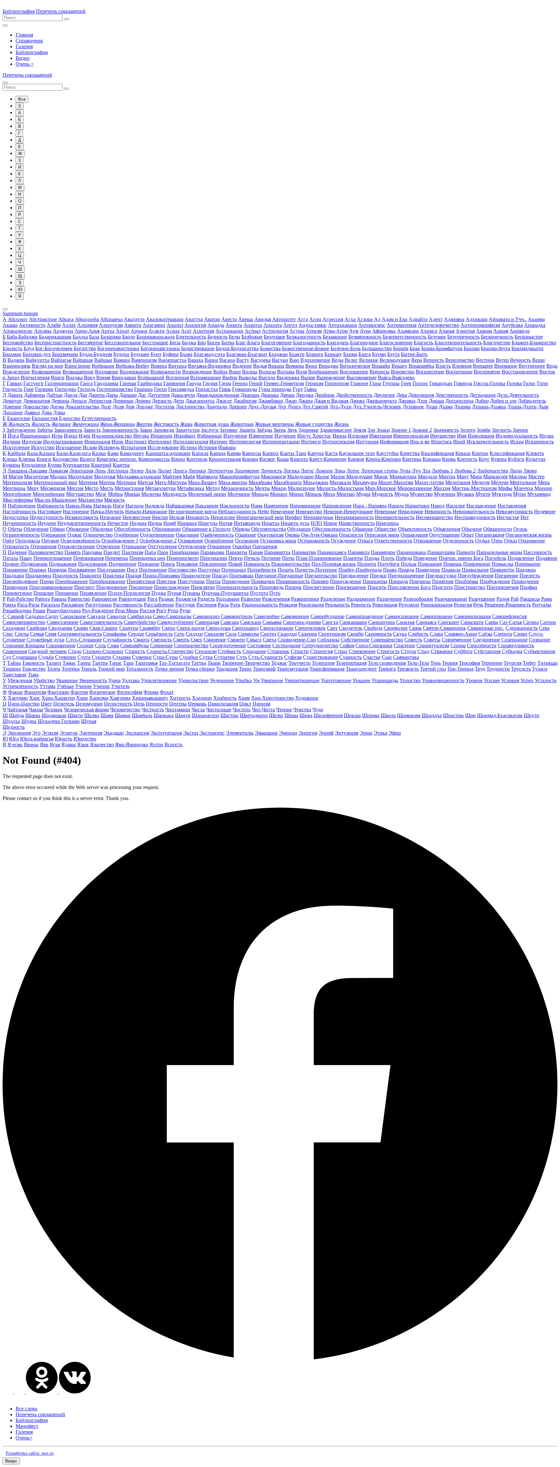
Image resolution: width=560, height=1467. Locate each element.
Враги (57, 377)
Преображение (71, 581)
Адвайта (418, 319)
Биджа (189, 342)
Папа (150, 552)
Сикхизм (214, 634)
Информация (394, 441)
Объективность (415, 529)
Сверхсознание (277, 628)
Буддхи (121, 354)
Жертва (144, 424)
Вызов (308, 377)
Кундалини (33, 465)
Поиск (168, 564)
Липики (197, 470)
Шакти (75, 715)
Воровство (402, 371)
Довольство (36, 406)
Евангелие (18, 418)
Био (201, 342)
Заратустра (188, 430)
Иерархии (161, 436)
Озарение (245, 535)
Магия (15, 476)
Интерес (218, 441)
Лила (150, 470)
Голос (529, 383)
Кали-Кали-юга (73, 453)
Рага (152, 599)
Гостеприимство (115, 389)
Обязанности (497, 529)
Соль (100, 645)
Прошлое (43, 593)
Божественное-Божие (305, 348)
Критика (411, 459)
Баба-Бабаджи (22, 336)
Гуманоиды (244, 389)
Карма (234, 453)
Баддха (80, 336)
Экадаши (114, 733)
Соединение (486, 639)
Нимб (169, 523)
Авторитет (284, 319)
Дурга (294, 406)
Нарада (396, 505)
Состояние (259, 645)
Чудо (317, 709)
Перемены (116, 558)
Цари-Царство (24, 703)
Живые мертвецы (274, 424)
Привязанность (293, 581)
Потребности (261, 569)
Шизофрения (328, 715)
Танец (84, 663)
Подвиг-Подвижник (25, 564)
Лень (100, 470)
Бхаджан (278, 354)
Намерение (276, 505)
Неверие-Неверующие (348, 511)
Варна (211, 360)
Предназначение (406, 575)
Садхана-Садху (42, 616)
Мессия (75, 488)
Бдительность (191, 336)
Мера (544, 482)
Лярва (530, 470)
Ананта (234, 325)
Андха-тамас (312, 325)
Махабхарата (288, 482)
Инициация (97, 441)
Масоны (518, 476)
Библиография (19, 11)
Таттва (198, 663)
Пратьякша (241, 575)
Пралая (133, 575)
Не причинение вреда (193, 511)
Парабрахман (184, 552)
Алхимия (87, 325)
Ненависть (197, 517)
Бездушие (274, 336)
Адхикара (476, 319)
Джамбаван (270, 401)
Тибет (529, 663)
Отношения (43, 546)
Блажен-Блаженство (534, 342)
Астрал (253, 331)
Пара (162, 552)
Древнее (237, 406)
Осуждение (343, 540)
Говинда (463, 383)
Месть (106, 488)
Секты (22, 634)
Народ (438, 505)
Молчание (239, 494)
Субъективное (539, 651)
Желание (61, 424)
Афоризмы (384, 331)
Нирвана (187, 523)
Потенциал (233, 569)
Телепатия (323, 663)
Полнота (366, 564)
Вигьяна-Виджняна (209, 366)
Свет (332, 628)
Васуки (280, 360)
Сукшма (121, 657)
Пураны (191, 593)
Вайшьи (103, 360)
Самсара (229, 622)
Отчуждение (192, 546)
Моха (329, 494)
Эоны (366, 733)
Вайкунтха (38, 360)
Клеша (10, 459)
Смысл (254, 639)
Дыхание (13, 412)
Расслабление (159, 604)
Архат (122, 331)
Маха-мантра (232, 482)
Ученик (101, 686)
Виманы (295, 366)
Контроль (196, 459)
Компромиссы (154, 459)
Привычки (263, 581)
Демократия (36, 401)
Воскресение (430, 371)
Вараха (195, 360)
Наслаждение (481, 505)
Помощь (452, 564)
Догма (57, 406)
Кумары (11, 465)
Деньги (79, 401)
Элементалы (239, 733)
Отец (497, 540)
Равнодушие (132, 599)
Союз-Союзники (374, 645)
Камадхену (132, 453)
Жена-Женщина (117, 424)
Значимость (446, 430)
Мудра (363, 494)
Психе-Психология (129, 593)
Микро (278, 488)
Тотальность (139, 669)
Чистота (242, 709)
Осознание (247, 540)
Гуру (298, 389)
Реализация (311, 604)
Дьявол (32, 412)
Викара (276, 366)
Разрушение (482, 599)
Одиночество (98, 535)
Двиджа (304, 395)
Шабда (16, 715)
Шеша (291, 715)
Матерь (107, 482)
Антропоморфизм (480, 325)
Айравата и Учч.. (508, 319)
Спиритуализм (432, 645)
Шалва (91, 715)
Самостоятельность (101, 622)
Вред (89, 377)
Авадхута (134, 319)
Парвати (465, 552)
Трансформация (326, 669)
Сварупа (128, 628)
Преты (213, 581)
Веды (338, 360)
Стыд (423, 651)
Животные (242, 424)
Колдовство (65, 459)
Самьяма (272, 622)
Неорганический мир (260, 517)
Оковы (292, 535)
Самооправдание (364, 616)
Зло (371, 430)
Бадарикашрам (55, 336)
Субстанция (487, 651)
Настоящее (50, 511)
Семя (50, 634)
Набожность (50, 505)
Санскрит (448, 622)
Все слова (26, 1408)
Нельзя (176, 517)
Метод (212, 488)
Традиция (227, 669)
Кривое (356, 459)
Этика (380, 733)
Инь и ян (420, 441)
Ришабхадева (17, 610)
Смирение (215, 639)
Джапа (305, 401)
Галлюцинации (62, 383)
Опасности (351, 535)
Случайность (117, 639)
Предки (378, 575)
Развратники (305, 599)
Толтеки (71, 669)
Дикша (436, 401)
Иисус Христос (314, 436)
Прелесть (529, 575)
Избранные (209, 436)
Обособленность (132, 529)
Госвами (44, 389)
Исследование (163, 447)
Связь (415, 628)
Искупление (16, 447)
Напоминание (305, 505)
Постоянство (182, 569)
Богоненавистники (118, 348)
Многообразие (49, 494)
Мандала (427, 476)
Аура (365, 331)
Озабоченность (217, 535)
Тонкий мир (111, 669)
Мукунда (502, 494)
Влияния (462, 366)
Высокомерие (361, 377)
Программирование (51, 587)
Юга (14, 738)
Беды (234, 336)
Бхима (350, 354)
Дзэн (422, 401)
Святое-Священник (444, 628)
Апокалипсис (18, 331)
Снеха (269, 639)
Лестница (117, 470)
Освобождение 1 (119, 540)
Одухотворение (157, 535)
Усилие (492, 680)
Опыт (467, 535)
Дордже (144, 406)
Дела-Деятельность (518, 395)
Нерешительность (394, 517)
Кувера (499, 459)
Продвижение (111, 587)
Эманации (266, 733)
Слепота (503, 634)
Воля (301, 371)
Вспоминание (205, 377)
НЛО (316, 523)
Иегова (141, 436)
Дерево (143, 401)
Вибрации (103, 366)
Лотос (353, 470)
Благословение (396, 342)
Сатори (548, 622)
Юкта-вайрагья (36, 738)
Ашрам (484, 331)
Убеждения (19, 680)
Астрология (275, 331)
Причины (420, 581)
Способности (481, 645)
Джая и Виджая (331, 401)
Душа (431, 406)
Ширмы (370, 715)
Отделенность (458, 540)
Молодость (174, 494)
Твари (214, 663)
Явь (44, 744)
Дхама (446, 406)
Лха (426, 470)
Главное (359, 383)
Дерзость (162, 401)
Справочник (29, 40)
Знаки (383, 430)
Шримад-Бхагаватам (499, 715)
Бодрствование (198, 348)
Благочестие (496, 342)
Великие (368, 360)
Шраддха (432, 715)
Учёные (65, 686)
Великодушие (394, 360)
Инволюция (481, 436)
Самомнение (295, 616)
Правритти (502, 569)
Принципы (375, 581)
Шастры (229, 715)
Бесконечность (497, 336)
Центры (178, 703)
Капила (200, 453)
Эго (36, 733)
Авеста (229, 319)
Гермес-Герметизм (284, 383)
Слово (520, 634)
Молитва (151, 494)
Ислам (90, 447)
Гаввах (14, 383)
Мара (476, 476)
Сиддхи (194, 634)
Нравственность (357, 523)
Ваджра (15, 360)
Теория (450, 663)
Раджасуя (186, 599)
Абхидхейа (87, 319)
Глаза (375, 383)
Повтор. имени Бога (461, 558)
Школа (388, 715)
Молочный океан (207, 494)
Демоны (60, 401)
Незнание (110, 517)
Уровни (474, 680)
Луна (405, 470)
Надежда (154, 505)
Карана (218, 453)
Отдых (482, 540)
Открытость (16, 546)
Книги (44, 459)
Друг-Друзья (262, 406)
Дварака (270, 395)
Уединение (222, 680)
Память (72, 552)
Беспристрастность (55, 342)
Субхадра (512, 651)
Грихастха (206, 389)
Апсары (43, 331)
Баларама (110, 336)
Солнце (85, 645)
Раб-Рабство (20, 599)
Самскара (250, 622)
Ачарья (446, 331)
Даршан (128, 395)
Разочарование (451, 599)
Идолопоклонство (112, 436)
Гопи (542, 383)
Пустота (259, 593)
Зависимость (68, 430)
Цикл (245, 703)
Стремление (362, 651)
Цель (139, 703)
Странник (278, 651)
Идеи (84, 436)
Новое (330, 523)
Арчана (139, 331)
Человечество (125, 709)
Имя (461, 436)
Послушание (111, 569)
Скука (400, 634)
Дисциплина (459, 401)
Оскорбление (219, 540)
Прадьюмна (38, 575)
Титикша (547, 663)
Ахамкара (408, 331)
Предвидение (353, 575)
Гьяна (310, 389)
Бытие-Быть (414, 354)
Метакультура (160, 488)
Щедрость (14, 727)
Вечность (520, 360)
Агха (350, 319)
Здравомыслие (336, 430)
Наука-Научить (107, 511)
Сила (231, 634)
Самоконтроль (236, 616)
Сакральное (73, 616)
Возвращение (46, 371)
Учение (83, 686)
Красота (299, 459)
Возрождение (197, 371)
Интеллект (160, 441)
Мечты (262, 488)
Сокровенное (61, 645)
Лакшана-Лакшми (27, 470)
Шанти (183, 715)
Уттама (47, 686)
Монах (296, 494)
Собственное (355, 639)
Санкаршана (353, 622)
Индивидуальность (517, 436)
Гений (255, 383)
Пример (320, 581)
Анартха (252, 325)
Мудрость (382, 494)
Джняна (406, 401)
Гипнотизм (337, 383)
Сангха (330, 622)
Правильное (475, 569)
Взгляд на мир (47, 366)
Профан (528, 587)
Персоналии (213, 558)
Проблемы (466, 581)
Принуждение (345, 581)
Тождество (34, 669)
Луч (416, 470)
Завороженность (120, 430)
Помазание (430, 564)
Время (103, 377)
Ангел (290, 325)
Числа (198, 709)
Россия (147, 610)
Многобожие (17, 494)
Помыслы (502, 564)
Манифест (27, 1426)
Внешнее (483, 366)
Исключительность (488, 441)
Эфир (395, 733)
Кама (113, 453)
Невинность (438, 511)
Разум (502, 599)
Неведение (282, 511)
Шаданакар (53, 715)
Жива (186, 424)
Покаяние (187, 564)
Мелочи (499, 482)
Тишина (12, 669)
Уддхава (131, 680)
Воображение (323, 371)
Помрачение (476, 564)
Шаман (123, 715)
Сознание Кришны (24, 645)
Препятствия (141, 581)
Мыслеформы (18, 500)
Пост (132, 569)
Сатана (531, 622)
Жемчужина (85, 424)
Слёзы (485, 634)
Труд (480, 669)
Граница (143, 389)
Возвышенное (78, 371)
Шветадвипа (254, 715)
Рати (235, 604)
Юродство (85, 738)
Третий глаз (433, 669)
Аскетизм (203, 331)
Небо (263, 511)
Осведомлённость (80, 540)
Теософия (469, 663)
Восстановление (520, 371)
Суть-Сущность (265, 657)
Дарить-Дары (103, 395)
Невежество (309, 511)
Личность (271, 470)
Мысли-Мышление (55, 500)
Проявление (93, 593)
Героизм (314, 383)
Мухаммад (539, 494)
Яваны (31, 744)
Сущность (350, 657)
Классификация (507, 453)
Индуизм (32, 441)
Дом (129, 406)
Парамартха (277, 552)
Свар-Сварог (103, 628)
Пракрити (90, 575)
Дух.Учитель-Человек (377, 406)
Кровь (449, 459)
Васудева (261, 360)
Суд (7, 657)
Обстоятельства (268, 529)
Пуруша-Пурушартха (225, 593)
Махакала (340, 482)
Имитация (380, 436)
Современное (457, 639)
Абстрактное (43, 319)
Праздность (65, 575)
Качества (410, 453)
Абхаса (66, 319)
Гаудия (210, 383)
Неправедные (318, 517)
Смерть (181, 639)
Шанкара (164, 715)
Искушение (68, 447)
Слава (436, 634)
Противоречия (502, 587)
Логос (307, 470)
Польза (408, 564)
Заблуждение (21, 430)
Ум (256, 680)
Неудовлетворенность (81, 523)
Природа (398, 581)
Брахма (472, 348)
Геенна (240, 383)
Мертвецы (14, 488)
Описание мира (382, 535)
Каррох (270, 453)
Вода (551, 366)
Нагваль (102, 505)
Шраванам (408, 715)
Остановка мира (278, 540)
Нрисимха (387, 523)
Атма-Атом (335, 331)
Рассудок (185, 604)
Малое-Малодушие (352, 476)
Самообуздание (327, 616)
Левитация (81, 470)
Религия (463, 604)
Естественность (99, 418)
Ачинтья (465, 331)
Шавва (32, 715)
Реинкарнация (436, 604)
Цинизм (261, 703)
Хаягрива (120, 698)
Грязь (225, 389)
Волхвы (286, 371)
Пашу (25, 558)
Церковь (197, 703)
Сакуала (96, 616)
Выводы (248, 377)
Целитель (63, 703)
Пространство (469, 587)
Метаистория (129, 488)
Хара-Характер (58, 698)
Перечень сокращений (61, 11)
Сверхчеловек (310, 628)
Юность (63, 738)
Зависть (92, 430)
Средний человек (47, 651)
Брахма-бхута (495, 348)
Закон (146, 430)
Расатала (50, 604)
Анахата (272, 325)
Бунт (156, 354)
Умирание (272, 680)
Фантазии (58, 692)
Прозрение (141, 587)
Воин (235, 371)
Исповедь (109, 447)
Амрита (132, 325)
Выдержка (287, 377)
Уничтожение (336, 680)
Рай (515, 599)
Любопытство (492, 470)
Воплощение (354, 371)
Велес (351, 360)
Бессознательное (122, 342)
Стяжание (442, 651)
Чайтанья (17, 709)
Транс (245, 669)
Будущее (140, 354)
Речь (478, 604)
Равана (58, 599)
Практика (113, 575)
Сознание (539, 639)
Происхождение (172, 587)
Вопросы (379, 371)
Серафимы (115, 634)
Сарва (491, 622)
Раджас (166, 599)
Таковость (33, 663)
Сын (387, 657)
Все (22, 99)
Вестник (485, 360)
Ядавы (68, 744)
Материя (88, 482)
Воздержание (134, 371)
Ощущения (264, 546)
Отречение (108, 546)
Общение (362, 529)
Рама (546, 599)
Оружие (50, 540)
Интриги (311, 441)
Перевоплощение (52, 558)
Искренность (539, 441)
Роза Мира (126, 610)
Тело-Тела (418, 663)
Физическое (102, 692)
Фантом (79, 692)
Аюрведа (519, 331)
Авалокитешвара (164, 319)
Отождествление (76, 546)
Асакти (156, 331)
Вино (311, 366)
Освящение (190, 540)
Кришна (432, 459)
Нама (256, 505)
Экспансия (137, 733)
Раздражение (361, 599)
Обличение (36, 529)
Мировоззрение (414, 488)
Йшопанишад (35, 436)
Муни (519, 494)
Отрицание (134, 546)
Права (390, 569)
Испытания (133, 447)
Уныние (361, 680)
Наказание (206, 505)
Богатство (85, 348)
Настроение (76, 511)
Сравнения (15, 651)
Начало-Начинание (146, 511)
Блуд (29, 348)
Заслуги (209, 430)
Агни (315, 319)
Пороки (37, 569)
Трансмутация (292, 669)
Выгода (266, 377)
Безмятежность (364, 336)
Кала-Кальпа (41, 453)
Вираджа (328, 366)
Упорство (410, 680)
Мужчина (444, 494)
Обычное (471, 529)
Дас (142, 395)
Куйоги (516, 459)
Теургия (512, 663)
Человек (53, 709)
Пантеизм (132, 552)
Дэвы (59, 412)
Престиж (166, 581)
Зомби (484, 430)
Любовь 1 (442, 470)
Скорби (355, 634)
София (347, 645)
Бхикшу (333, 354)
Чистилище (218, 709)
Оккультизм (270, 535)
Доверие (12, 406)
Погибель (495, 558)
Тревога (387, 669)
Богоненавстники (160, 348)
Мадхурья (104, 476)
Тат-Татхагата (174, 663)
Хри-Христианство (272, 698)
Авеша (245, 319)
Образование (166, 529)
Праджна (526, 569)
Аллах (69, 325)
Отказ (510, 540)
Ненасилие (223, 517)
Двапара (250, 395)
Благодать (338, 342)
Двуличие (384, 395)
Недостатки (16, 517)
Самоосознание (402, 616)
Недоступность (47, 517)
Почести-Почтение (316, 569)
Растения (206, 604)
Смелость (161, 639)
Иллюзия (358, 436)
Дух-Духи (341, 406)
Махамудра (364, 482)
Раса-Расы (28, 604)
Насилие (455, 505)
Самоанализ (206, 616)
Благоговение (276, 342)
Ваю (294, 360)
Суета (83, 657)
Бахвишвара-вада (155, 336)
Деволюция (421, 395)
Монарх (278, 494)
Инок (117, 441)
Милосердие (301, 488)
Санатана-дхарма (302, 622)
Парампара (383, 552)
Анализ (175, 325)
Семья (37, 634)
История (207, 447)
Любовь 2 (465, 470)
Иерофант (185, 436)
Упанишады (385, 680)
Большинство (377, 348)
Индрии (11, 441)
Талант (53, 663)
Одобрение (126, 535)
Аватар (212, 319)
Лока (339, 470)
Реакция (288, 604)
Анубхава (512, 325)
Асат (186, 331)
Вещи (538, 360)
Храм (244, 698)
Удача (114, 680)
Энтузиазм (346, 733)
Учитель (120, 686)
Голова (514, 383)
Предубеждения (475, 575)
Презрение (506, 575)
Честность (153, 709)
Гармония (174, 383)
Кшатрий (101, 465)
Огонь (520, 529)
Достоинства (190, 406)
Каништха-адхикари (168, 453)
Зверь (280, 430)
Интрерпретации (281, 441)
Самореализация (472, 616)
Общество (385, 529)
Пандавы (92, 552)
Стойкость (229, 651)
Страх (340, 651)
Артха (107, 331)
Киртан (480, 453)
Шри (470, 715)
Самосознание (62, 622)
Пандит (111, 552)
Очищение (219, 546)
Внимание (505, 366)
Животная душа (211, 424)
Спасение (404, 645)
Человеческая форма (86, 709)
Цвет (46, 703)
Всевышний (150, 377)
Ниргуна (207, 523)
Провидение (525, 581)
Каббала (16, 453)
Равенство (79, 599)
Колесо (87, 459)
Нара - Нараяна (370, 505)
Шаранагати (205, 715)
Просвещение (351, 587)
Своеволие (396, 628)
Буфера (171, 354)
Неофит (293, 517)
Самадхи (116, 616)
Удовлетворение (159, 680)
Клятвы (26, 459)
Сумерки (142, 657)
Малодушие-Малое (308, 476)
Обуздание (299, 529)
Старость (135, 651)
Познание (148, 564)
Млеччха (523, 488)
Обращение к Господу (206, 529)
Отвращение (427, 540)
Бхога (364, 354)
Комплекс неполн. (117, 459)
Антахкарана (342, 325)
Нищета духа (295, 523)
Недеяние (544, 511)
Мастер (536, 476)
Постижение (153, 569)
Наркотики (417, 505)
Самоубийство (140, 622)
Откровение (531, 540)
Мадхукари (80, 476)
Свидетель (350, 628)
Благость (423, 342)
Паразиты (236, 552)
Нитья (225, 523)
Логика (291, 470)
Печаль (252, 558)
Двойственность (354, 395)
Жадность (19, 424)
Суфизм (293, 657)
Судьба (46, 657)
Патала (10, 558)
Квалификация (437, 453)
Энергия (307, 733)
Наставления (511, 505)
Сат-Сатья (510, 622)
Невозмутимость (514, 511)
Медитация (457, 482)
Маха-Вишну (202, 482)
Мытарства (90, 500)
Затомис (229, 430)
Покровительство (290, 564)
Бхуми (379, 354)
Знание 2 (422, 430)
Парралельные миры (499, 552)
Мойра (115, 494)
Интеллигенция (190, 441)
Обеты (15, 529)
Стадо (74, 651)
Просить (377, 587)
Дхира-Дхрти (522, 406)
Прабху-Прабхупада (360, 569)
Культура (535, 459)
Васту (242, 360)
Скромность (378, 634)
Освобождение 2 (158, 540)
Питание (271, 558)
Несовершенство (434, 517)
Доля (118, 406)
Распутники (98, 604)
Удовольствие (193, 680)
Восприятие (487, 371)
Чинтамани (177, 709)
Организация (489, 535)
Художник (306, 698)
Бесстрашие (155, 342)
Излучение (235, 436)
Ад (377, 319)
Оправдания (414, 535)
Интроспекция (338, 441)
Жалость (40, 424)
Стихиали (206, 651)
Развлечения (276, 599)
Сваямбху (149, 628)
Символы (248, 634)
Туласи (539, 669)
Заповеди (164, 430)
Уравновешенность (443, 680)
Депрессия (99, 401)
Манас (381, 476)
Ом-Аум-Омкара (319, 535)
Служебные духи (45, 639)
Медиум (481, 482)
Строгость (388, 651)
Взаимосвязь (16, 366)
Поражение (15, 569)
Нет (524, 517)
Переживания (88, 558)
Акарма (536, 319)
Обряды (241, 529)
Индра (546, 436)
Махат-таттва (429, 482)
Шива (305, 715)
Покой (235, 564)
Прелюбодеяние (20, 581)
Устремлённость (20, 686)
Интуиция (367, 441)
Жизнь (341, 424)
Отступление (162, 546)
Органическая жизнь (529, 535)
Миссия (441, 488)
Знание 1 (401, 430)
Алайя (54, 325)
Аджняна (454, 319)
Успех (526, 680)
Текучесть (299, 663)
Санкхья (405, 622)
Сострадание (286, 645)
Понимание (528, 564)
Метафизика (190, 488)
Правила (451, 569)
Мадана (58, 476)
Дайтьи (54, 395)
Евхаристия (45, 418)
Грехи (160, 389)
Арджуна (63, 331)
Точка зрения (169, 669)
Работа (42, 599)
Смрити (236, 639)
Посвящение (82, 569)
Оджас (74, 535)
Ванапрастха (172, 360)
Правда (406, 569)
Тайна (14, 663)
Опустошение (444, 535)
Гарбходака (149, 383)
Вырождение (330, 377)
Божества (270, 348)
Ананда (215, 325)
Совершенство (387, 639)
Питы (288, 558)
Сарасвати (472, 622)
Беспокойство (18, 342)
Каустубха (387, 453)
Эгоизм (50, 733)
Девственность (451, 395)
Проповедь (271, 587)
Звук (292, 430)
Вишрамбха (421, 366)
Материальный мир (55, 482)
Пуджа (158, 593)
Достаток (164, 406)
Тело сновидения (387, 663)
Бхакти (297, 354)
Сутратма (224, 657)
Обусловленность (331, 529)
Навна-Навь (78, 505)
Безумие (437, 336)
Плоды (371, 558)
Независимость (82, 517)
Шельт (276, 715)
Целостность (118, 703)
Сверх (168, 628)
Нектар (160, 517)
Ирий (459, 441)
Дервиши (123, 401)
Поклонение (213, 564)
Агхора (365, 319)
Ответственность (393, 540)
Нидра (155, 523)
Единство (69, 418)
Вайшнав (83, 360)
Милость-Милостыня (340, 488)
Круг (484, 459)
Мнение (543, 488)
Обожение (77, 529)
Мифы (505, 488)
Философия (129, 692)
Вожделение (16, 371)
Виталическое (355, 366)
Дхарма (462, 406)
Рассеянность (128, 604)
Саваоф (15, 616)
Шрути (531, 715)
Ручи (185, 610)
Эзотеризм (90, 733)
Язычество (102, 744)
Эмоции (288, 733)
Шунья (88, 721)
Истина (188, 447)
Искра (517, 441)
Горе (29, 389)
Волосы (267, 371)
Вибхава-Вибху (132, 366)
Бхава (186, 354)
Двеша (287, 395)
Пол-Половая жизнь (333, 564)
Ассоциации (229, 331)
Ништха (270, 523)
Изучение (285, 436)
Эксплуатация (166, 733)
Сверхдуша (218, 628)
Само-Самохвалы (172, 616)
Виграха (177, 366)
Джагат (224, 401)
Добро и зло (503, 401)
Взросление (77, 366)
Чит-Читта (263, 709)
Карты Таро (293, 453)
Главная (24, 35)
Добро (482, 401)
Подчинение (122, 564)
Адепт (436, 319)
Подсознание (92, 564)
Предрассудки (441, 575)
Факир (15, 692)
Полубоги (389, 564)
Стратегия (321, 651)
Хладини (202, 698)
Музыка (465, 494)
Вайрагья (61, 360)
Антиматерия (401, 325)
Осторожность (314, 540)
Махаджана (315, 482)
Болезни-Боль (346, 348)
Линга (180, 470)
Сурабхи (188, 657)
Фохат (167, 692)
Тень (435, 663)
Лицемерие (246, 470)
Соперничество (191, 645)
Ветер (502, 360)
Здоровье (308, 430)
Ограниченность (21, 535)
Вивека (159, 366)
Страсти (300, 651)
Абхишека (111, 319)
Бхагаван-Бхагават (246, 354)
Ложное (324, 470)
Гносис (420, 383)
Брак (415, 348)
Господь (86, 389)
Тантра (100, 663)
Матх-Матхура (171, 482)
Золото (467, 430)
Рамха (9, 604)
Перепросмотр (183, 558)
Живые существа (314, 424)
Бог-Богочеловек (54, 348)
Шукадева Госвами (59, 721)
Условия (510, 680)
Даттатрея (158, 395)
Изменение (261, 436)
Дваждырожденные (217, 395)
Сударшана (24, 657)
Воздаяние (106, 371)
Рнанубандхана (64, 610)
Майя (189, 476)
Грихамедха (181, 389)
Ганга (86, 383)
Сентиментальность (80, 634)
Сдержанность (522, 628)
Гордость (12, 389)
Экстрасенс (212, 733)
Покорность (257, 564)
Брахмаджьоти (527, 348)
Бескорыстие (529, 336)
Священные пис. (485, 628)
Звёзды (264, 430)
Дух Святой (315, 406)
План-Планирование (319, 558)
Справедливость (516, 645)
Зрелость (501, 430)
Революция (384, 604)
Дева (401, 395)
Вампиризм (144, 360)
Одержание (53, 535)
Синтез (268, 634)
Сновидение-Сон (297, 639)
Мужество (421, 494)
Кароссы (251, 453)
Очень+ (24, 1437)
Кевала (463, 453)
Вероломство (459, 360)
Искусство (42, 447)
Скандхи (287, 634)
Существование (320, 657)
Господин (65, 389)
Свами (81, 628)
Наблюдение (22, 505)
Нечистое (117, 523)
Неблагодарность (237, 511)
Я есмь (14, 744)
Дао (83, 395)
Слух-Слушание (84, 639)
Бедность (217, 336)
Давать (15, 395)
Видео (22, 58)
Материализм (17, 482)
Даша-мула (183, 395)
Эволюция (19, 733)
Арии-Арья (87, 331)
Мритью (345, 494)
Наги (118, 505)
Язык (83, 744)
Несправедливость (475, 517)
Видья (260, 366)
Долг (105, 406)
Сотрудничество (320, 645)
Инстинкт (136, 441)
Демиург (12, 401)
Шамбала (142, 715)
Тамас (69, 663)
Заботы (45, 430)
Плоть (387, 558)
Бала (94, 336)
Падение (17, 552)
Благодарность (309, 342)
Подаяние (546, 558)
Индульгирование (63, 441)
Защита (247, 430)
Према (47, 581)
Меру (33, 488)
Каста (331, 453)
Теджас (279, 663)
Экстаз (190, 733)
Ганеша (128, 383)
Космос (267, 459)
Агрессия (332, 319)
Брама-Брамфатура (441, 348)
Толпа (53, 669)
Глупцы (391, 383)
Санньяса (426, 622)
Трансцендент (361, 669)
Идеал (70, 436)
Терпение (491, 663)
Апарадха (534, 325)
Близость (12, 348)
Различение (389, 599)
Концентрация (225, 459)
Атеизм (314, 331)
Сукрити (101, 657)
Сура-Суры (165, 657)
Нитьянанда (247, 523)
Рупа (173, 610)
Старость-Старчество (169, 651)
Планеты (353, 558)
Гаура (225, 383)
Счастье (371, 657)
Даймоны (34, 395)
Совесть (413, 639)
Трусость (521, 669)
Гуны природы (275, 389)
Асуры (296, 331)
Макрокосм (273, 476)
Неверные (385, 511)
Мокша (132, 494)
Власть (443, 366)
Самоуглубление (175, 622)
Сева (544, 628)
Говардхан (440, 383)
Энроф (326, 733)
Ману (463, 476)
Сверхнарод (245, 628)
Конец (178, 459)
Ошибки (241, 546)
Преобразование (107, 581)
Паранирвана (411, 552)
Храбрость (225, 698)
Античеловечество (438, 325)
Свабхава (37, 628)
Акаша (10, 325)
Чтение (284, 709)
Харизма (98, 698)
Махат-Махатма (395, 482)
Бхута (393, 354)
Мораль (313, 494)
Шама (106, 715)
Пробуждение (495, 581)
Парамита (358, 552)
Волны (249, 371)
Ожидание (187, 535)
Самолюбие (267, 616)
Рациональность (260, 604)
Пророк (293, 587)
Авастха (194, 319)
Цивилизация (223, 703)
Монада (260, 494)
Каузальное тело (357, 453)
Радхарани (227, 599)
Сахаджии (14, 628)
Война (220, 371)
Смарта (141, 639)
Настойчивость (19, 511)
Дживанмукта (381, 401)
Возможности (165, 371)
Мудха (401, 494)
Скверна (307, 634)
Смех (196, 639)
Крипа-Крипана (383, 459)
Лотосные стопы (379, 470)
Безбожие (251, 336)
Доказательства (82, 406)
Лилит (165, 470)
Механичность (237, 488)
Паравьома (212, 552)
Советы (432, 639)
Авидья (262, 319)
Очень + (25, 64)
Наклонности (235, 505)
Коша (283, 459)
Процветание (17, 593)
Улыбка (243, 680)
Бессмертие (90, 342)
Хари (82, 698)
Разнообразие (418, 599)
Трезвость (408, 669)
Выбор (229, 377)
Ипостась (441, 441)
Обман (57, 529)
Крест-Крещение (327, 459)
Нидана (138, 523)
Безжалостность (303, 336)
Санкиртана (381, 622)
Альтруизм (111, 325)
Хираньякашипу (150, 698)
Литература (220, 470)
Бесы (175, 342)
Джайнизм (245, 401)
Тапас (115, 663)
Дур (281, 406)
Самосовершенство (24, 622)
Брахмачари (65, 354)
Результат (409, 604)
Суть (241, 657)
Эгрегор (69, 733)
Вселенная (177, 377)
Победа (404, 558)
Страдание (254, 651)
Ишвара (227, 447)
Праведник (427, 569)
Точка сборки (200, 669)
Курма (55, 465)
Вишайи (381, 366)
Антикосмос (371, 325)
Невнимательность (474, 511)
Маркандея (495, 476)
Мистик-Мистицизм (474, 488)
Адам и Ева (394, 319)
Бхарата (314, 354)
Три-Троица (460, 669)
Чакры (36, 709)
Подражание (63, 564)
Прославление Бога (409, 587)
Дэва (46, 412)
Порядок (57, 569)
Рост (161, 610)
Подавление (521, 558)
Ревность (361, 604)
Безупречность (463, 336)
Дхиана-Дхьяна (489, 406)
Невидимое (410, 511)
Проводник (15, 587)
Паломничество (45, 552)
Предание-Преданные (279, 575)
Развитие (251, 599)
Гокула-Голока (489, 383)
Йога (13, 436)
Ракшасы (530, 599)
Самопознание (436, 616)
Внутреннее (532, 366)
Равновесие (104, 599)
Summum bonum (20, 313)
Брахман (12, 354)
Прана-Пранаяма (161, 575)
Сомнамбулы (134, 645)
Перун (235, 558)
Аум (353, 331)
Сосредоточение (228, 645)
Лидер (137, 470)
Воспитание (459, 371)
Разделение (333, 599)
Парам (256, 552)
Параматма (304, 552)
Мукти (482, 494)
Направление (337, 505)
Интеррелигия (245, 441)
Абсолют (18, 319)
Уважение (67, 680)
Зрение (520, 430)
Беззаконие (335, 336)
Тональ (89, 669)
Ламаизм (58, 470)
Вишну (399, 366)
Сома (113, 645)
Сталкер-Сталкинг (103, 651)
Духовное (413, 406)
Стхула (408, 651)
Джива (357, 401)
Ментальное (523, 482)
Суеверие (65, 657)
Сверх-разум (190, 628)
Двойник (325, 395)
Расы (223, 604)
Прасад (220, 575)
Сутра (206, 657)
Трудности (498, 669)
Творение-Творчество (246, 663)
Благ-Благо (248, 342)
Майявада (207, 476)
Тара (128, 663)
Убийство (44, 680)
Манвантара (403, 476)
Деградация (483, 395)
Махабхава (260, 482)
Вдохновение (315, 360)
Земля (359, 430)
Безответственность (404, 336)
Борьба (400, 348)
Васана (227, 360)
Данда (70, 395)
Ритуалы (541, 604)
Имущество (443, 436)
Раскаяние (72, 604)
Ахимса (428, 331)
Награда (134, 505)
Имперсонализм (411, 436)
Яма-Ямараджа (131, 744)
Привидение (236, 581)
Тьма (33, 674)
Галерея (24, 46)
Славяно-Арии (460, 634)
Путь (274, 593)
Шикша (352, 715)
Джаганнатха (200, 401)
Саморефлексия (509, 616)
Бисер (213, 342)
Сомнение (161, 645)
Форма (151, 692)
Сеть (179, 634)
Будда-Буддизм (95, 354)
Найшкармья (180, 505)
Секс (8, 634)
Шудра (28, 721)
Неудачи (47, 523)
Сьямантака (406, 657)
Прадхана (13, 575)
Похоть (286, 569)
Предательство (321, 575)
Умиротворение (302, 680)
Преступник (191, 581)
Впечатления (35, 377)
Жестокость (166, 424)
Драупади (216, 406)
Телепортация (351, 663)
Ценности (157, 703)
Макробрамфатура (239, 476)
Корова (250, 459)
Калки (99, 453)
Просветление (318, 587)
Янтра (156, 744)
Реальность (337, 604)
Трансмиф (264, 669)
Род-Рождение (98, 610)
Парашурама (441, 552)
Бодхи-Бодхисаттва (237, 348)
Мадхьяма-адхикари (139, 476)
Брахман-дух (37, 354)
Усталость (545, 680)
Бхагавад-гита (209, 354)
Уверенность (93, 680)
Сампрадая (207, 622)
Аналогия (195, 325)
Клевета (535, 453)
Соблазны (328, 639)
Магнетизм (36, 476)
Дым (543, 406)
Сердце (136, 634)
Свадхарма (60, 628)
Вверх (11, 1461)
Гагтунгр (33, 383)
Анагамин (154, 325)
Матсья (145, 482)
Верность (433, 360)
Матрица (126, 482)
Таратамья (146, 663)
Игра (57, 436)
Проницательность (237, 587)
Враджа (74, 377)
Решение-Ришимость (507, 604)
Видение (242, 366)
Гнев (406, 383)
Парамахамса (331, 552)
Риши (39, 610)
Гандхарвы (106, 383)
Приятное (443, 581)
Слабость (418, 634)
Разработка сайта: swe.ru (29, 1453)
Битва (227, 342)
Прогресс (84, 587)
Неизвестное (136, 517)
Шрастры (453, 715)
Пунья (174, 593)
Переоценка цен (147, 558)
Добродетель (532, 401)
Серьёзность (159, 634)
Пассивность (537, 552)
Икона (339, 436)
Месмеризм (52, 488)
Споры (458, 645)
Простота (442, 587)
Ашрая (500, 331)
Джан (291, 401)
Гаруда (193, 383)
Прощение (66, 593)
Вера (416, 360)
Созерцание (514, 639)
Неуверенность (19, 523)
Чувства (302, 709)
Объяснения (446, 529)
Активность (32, 325)
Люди (515, 470)
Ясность (173, 744)
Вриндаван (123, 377)
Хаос (34, 698)
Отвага (365, 540)
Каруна (316, 453)
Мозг (101, 494)
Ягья (55, 744)
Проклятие (203, 587)
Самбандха (139, 616)
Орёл (8, 540)
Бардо (128, 336)
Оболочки (101, 529)
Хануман (18, 698)
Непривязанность (354, 517)
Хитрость (180, 698)
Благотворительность (458, 342)
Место (92, 488)
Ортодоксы (27, 540)
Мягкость (114, 500)
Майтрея (171, 476)
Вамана (121, 360)
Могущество (80, 494)
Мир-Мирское (380, 488)
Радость (206, 599)
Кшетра (121, 465)
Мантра (446, 476)
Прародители (196, 575)
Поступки (209, 569)
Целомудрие (89, 703)
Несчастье (508, 517)
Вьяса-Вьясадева (396, 377)
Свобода (373, 628)
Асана (173, 331)
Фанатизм (35, 692)
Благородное (364, 342)
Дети (178, 401)
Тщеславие (15, 674)
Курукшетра (76, 465)
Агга (302, 319)
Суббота (463, 651)
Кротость (467, 459)
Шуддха (11, 721)
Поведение (425, 558)
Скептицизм (332, 634)
